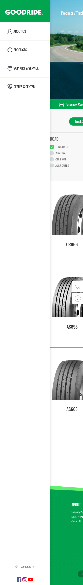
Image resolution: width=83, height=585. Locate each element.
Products (67, 13)
